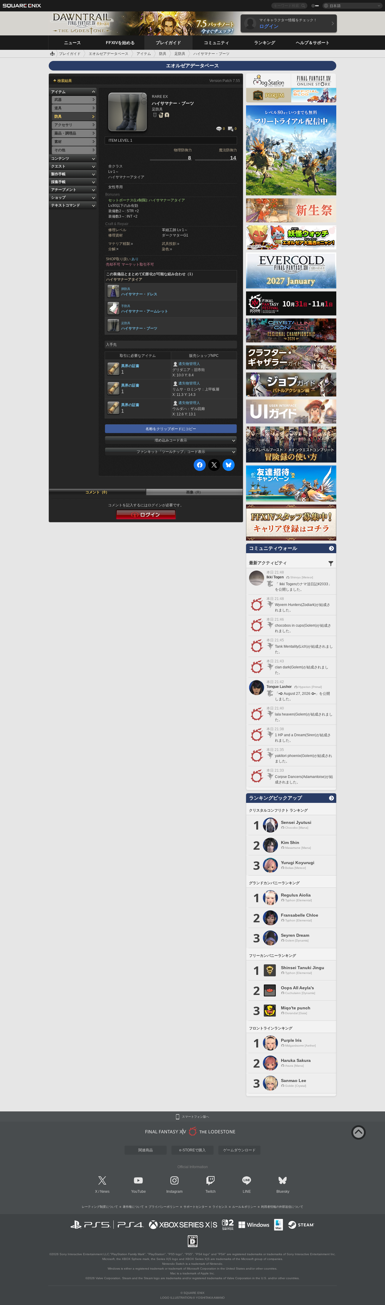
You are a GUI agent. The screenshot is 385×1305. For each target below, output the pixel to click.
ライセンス (219, 1206)
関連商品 (145, 1150)
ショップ (58, 197)
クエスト (58, 166)
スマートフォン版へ (195, 1116)
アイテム (58, 92)
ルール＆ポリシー (244, 1206)
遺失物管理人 (189, 364)
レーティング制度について (100, 1206)
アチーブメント (63, 190)
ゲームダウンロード (239, 1150)
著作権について (133, 1206)
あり (135, 259)
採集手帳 (58, 182)
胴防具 (125, 289)
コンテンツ (60, 158)
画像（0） (194, 492)
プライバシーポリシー (164, 1206)
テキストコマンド (65, 205)
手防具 (125, 306)
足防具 (125, 323)
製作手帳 (58, 174)
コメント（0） (97, 492)
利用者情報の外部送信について (282, 1206)
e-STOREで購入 (192, 1150)
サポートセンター (195, 1206)
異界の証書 (130, 366)
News (104, 1191)
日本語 (335, 5)
